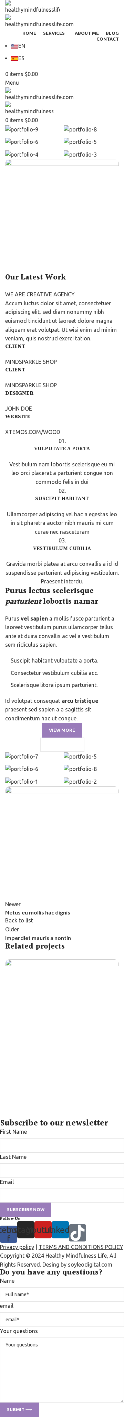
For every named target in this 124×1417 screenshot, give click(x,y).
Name (7, 1281)
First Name (13, 1132)
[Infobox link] (62, 615)
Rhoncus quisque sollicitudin (51, 1094)
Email (7, 1182)
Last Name (13, 1157)
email (6, 1306)
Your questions (19, 1331)
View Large (113, 965)
